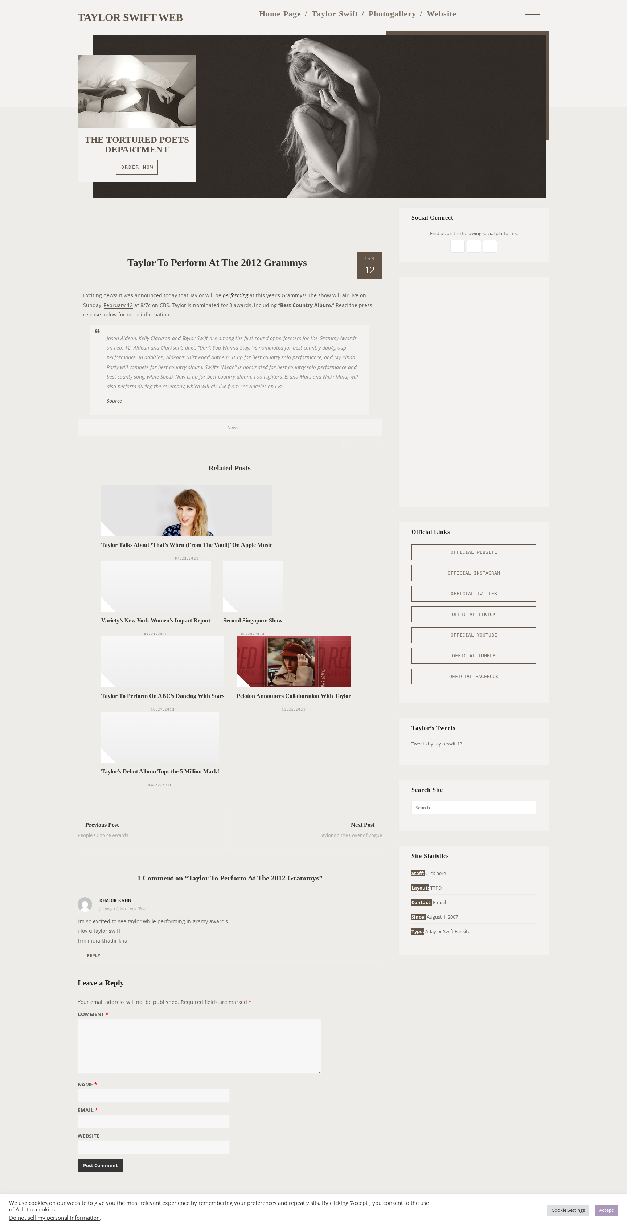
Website (441, 13)
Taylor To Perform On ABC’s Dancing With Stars (162, 696)
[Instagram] (484, 13)
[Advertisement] (230, 223)
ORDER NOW (137, 167)
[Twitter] (470, 13)
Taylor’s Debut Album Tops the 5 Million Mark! (160, 771)
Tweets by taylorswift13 (436, 743)
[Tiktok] (514, 13)
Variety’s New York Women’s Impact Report (156, 620)
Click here (435, 873)
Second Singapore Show (253, 620)
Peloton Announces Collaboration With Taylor (294, 696)
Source (114, 400)
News (233, 427)
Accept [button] (606, 1210)
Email (88, 1110)
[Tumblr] (499, 13)
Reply (93, 955)
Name (87, 1085)
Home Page (280, 13)
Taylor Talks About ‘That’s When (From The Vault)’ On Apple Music (186, 545)
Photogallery (392, 13)
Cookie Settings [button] (568, 1210)
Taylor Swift (335, 13)
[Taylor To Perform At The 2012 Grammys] (325, 443)
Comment (93, 1015)
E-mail (439, 902)
